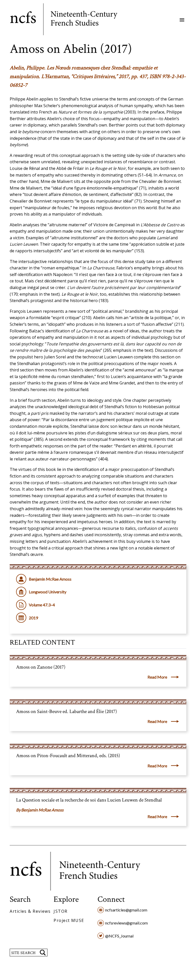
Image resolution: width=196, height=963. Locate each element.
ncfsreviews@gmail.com (126, 922)
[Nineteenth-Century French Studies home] (67, 20)
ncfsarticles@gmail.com (126, 909)
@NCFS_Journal (119, 935)
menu (182, 20)
